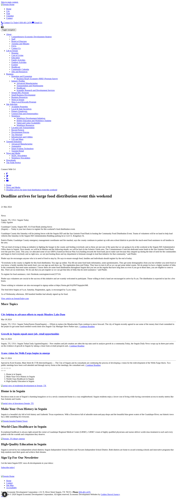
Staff (13, 39)
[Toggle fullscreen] (7, 368)
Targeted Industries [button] (14, 141)
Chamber (10, 16)
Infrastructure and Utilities (22, 137)
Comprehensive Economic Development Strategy (31, 37)
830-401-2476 (18, 22)
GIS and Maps (17, 139)
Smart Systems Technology (22, 148)
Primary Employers (19, 111)
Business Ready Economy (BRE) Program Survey (37, 79)
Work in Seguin (17, 100)
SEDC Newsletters (19, 155)
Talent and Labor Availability (28, 123)
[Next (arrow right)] (5, 370)
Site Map (10, 485)
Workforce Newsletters (20, 158)
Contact (9, 18)
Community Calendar (20, 69)
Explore (14, 65)
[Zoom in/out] (10, 368)
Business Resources (19, 97)
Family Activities (18, 60)
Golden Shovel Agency (110, 494)
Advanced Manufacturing (27, 83)
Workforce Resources (25, 125)
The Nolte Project (13, 162)
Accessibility (11, 488)
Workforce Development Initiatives (31, 118)
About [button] (8, 34)
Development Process (20, 132)
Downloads (11, 160)
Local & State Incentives (21, 109)
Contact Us (16, 48)
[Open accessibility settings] (4, 494)
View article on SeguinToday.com (15, 298)
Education (15, 58)
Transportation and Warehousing (30, 86)
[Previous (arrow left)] (2, 370)
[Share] (5, 368)
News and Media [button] (13, 153)
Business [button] (9, 74)
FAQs (13, 46)
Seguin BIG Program (20, 93)
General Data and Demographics (24, 114)
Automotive (16, 146)
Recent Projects (17, 130)
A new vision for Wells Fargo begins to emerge (25, 353)
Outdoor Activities (18, 62)
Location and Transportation (22, 127)
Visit (8, 13)
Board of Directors (19, 41)
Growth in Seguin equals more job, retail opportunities (30, 333)
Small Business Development (23, 95)
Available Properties (19, 107)
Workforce (15, 116)
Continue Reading (87, 326)
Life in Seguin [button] (12, 51)
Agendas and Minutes (20, 44)
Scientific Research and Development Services (36, 90)
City (8, 11)
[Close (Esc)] (2, 368)
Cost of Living (17, 55)
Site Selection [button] (11, 104)
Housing (14, 53)
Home (8, 9)
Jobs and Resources (19, 72)
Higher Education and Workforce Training (34, 121)
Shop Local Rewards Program (23, 102)
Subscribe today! (8, 467)
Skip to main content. (9, 2)
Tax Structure (16, 134)
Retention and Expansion (21, 76)
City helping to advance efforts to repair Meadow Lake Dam (33, 314)
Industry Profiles (18, 81)
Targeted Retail (17, 151)
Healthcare (15, 67)
